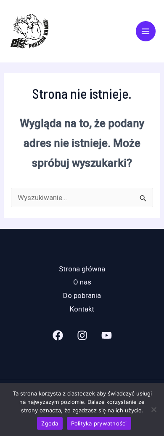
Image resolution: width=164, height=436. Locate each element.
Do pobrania (82, 295)
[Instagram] (82, 335)
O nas (82, 282)
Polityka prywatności (99, 423)
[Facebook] (58, 335)
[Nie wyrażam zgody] (153, 409)
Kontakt (82, 309)
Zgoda (49, 423)
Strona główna (82, 269)
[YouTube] (106, 335)
